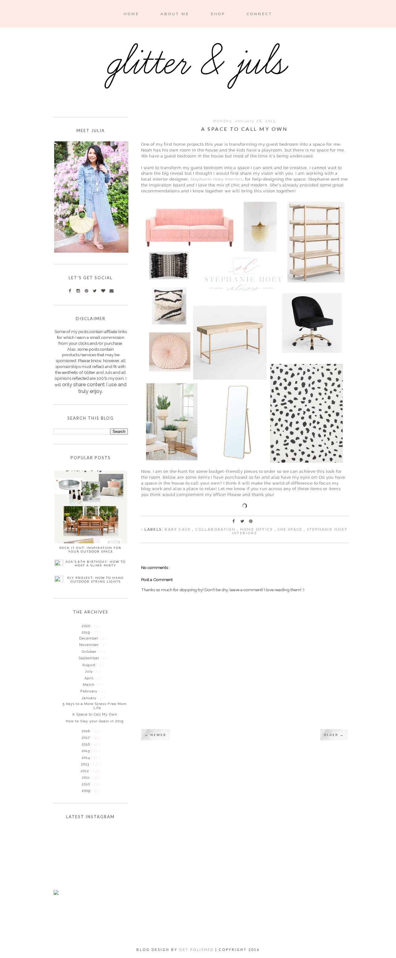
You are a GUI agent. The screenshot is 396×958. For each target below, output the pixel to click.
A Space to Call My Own (94, 714)
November (89, 645)
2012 (85, 771)
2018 (86, 731)
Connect (259, 14)
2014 (86, 758)
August (89, 665)
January (89, 698)
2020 (87, 626)
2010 (86, 784)
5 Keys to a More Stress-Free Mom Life (94, 706)
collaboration (216, 529)
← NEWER (155, 735)
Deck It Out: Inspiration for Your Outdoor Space (90, 549)
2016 (86, 744)
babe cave (178, 529)
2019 (86, 633)
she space (291, 529)
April (89, 678)
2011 (86, 778)
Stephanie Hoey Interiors (216, 179)
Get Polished (197, 949)
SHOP (218, 14)
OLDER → (334, 735)
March (89, 685)
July (89, 671)
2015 (86, 751)
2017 (86, 738)
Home (131, 14)
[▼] (81, 632)
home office (257, 529)
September (90, 658)
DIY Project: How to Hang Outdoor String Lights (95, 579)
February (89, 691)
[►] (81, 626)
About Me (175, 14)
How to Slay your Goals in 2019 (94, 721)
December (89, 638)
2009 (87, 791)
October (90, 652)
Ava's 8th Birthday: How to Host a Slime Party (96, 563)
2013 (85, 764)
